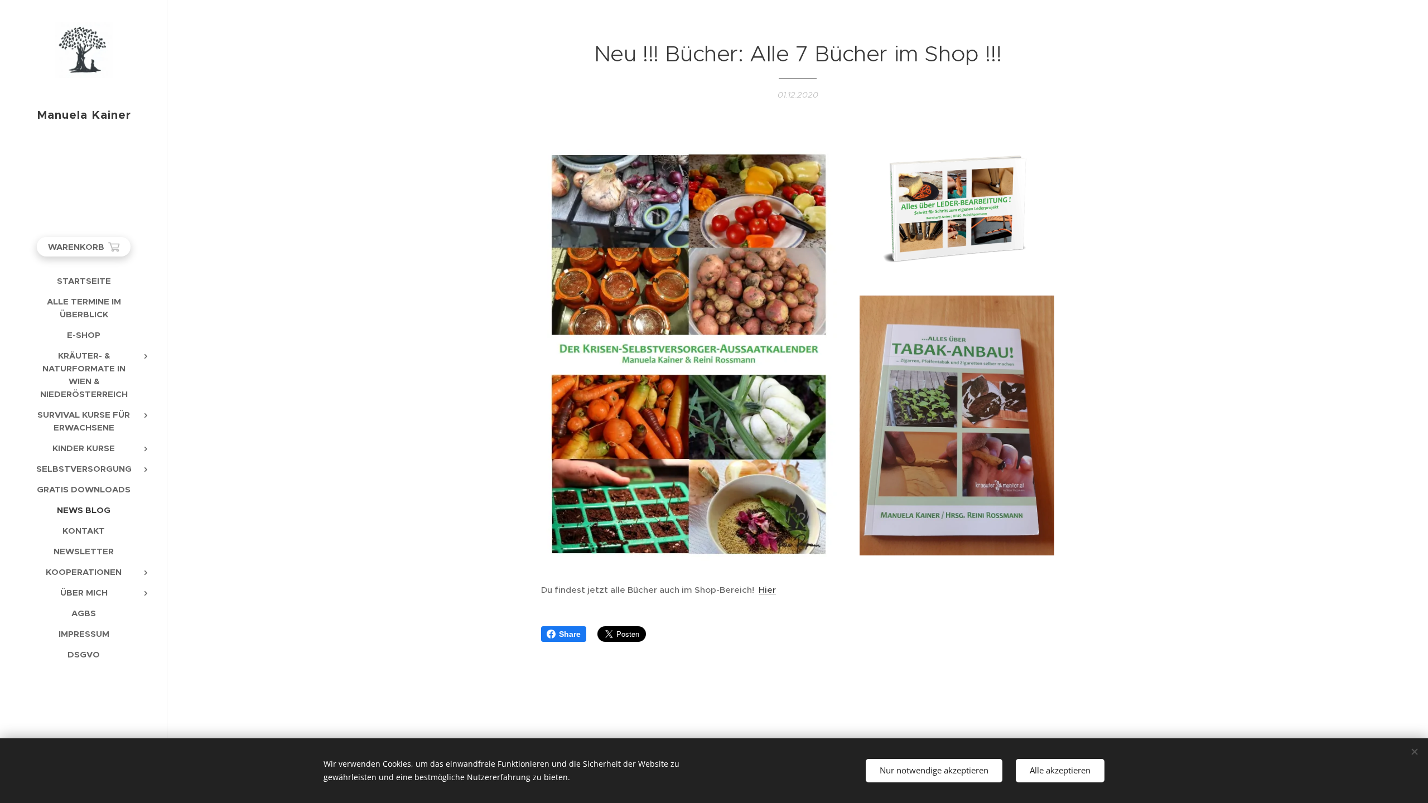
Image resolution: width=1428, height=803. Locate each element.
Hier (767, 589)
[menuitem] (83, 280)
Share (570, 634)
